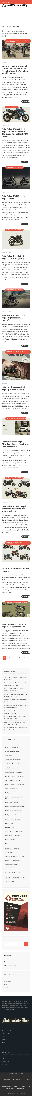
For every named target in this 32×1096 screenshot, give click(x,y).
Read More (26, 101)
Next (25, 658)
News (3, 1058)
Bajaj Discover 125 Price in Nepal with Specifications (14, 625)
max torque (8, 835)
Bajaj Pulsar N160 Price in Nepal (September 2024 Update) (13, 317)
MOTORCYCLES (21, 40)
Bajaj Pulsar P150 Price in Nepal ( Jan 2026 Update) (13, 257)
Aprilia (7, 747)
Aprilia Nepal (9, 764)
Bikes (16, 107)
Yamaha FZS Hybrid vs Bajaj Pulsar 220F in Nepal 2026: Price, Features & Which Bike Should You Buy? (15, 70)
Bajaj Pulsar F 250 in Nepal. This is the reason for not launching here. (14, 508)
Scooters (7, 988)
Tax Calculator (8, 962)
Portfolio (4, 1036)
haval (19, 418)
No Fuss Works (6, 1034)
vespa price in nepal (11, 864)
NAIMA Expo (20, 1089)
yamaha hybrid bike (10, 41)
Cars (5, 984)
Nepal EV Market (10, 840)
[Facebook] (23, 6)
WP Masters (5, 1039)
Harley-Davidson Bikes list (13, 811)
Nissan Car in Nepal (10, 844)
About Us (4, 1064)
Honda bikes (16, 819)
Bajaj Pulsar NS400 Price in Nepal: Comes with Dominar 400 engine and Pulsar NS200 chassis (15, 132)
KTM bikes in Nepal (10, 827)
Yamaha (28, 40)
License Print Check (10, 965)
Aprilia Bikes (8, 755)
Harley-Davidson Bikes (12, 802)
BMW (13, 776)
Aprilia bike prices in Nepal (12, 751)
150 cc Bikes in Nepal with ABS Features (15, 569)
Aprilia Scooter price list (12, 768)
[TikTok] (29, 6)
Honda (20, 542)
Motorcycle (7, 981)
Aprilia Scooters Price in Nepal (14, 772)
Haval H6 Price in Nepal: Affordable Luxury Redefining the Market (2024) (15, 444)
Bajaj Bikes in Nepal (13, 40)
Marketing (23, 418)
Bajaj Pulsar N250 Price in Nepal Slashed (13, 197)
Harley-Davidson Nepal (12, 815)
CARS (7, 418)
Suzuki (15, 543)
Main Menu (6, 2)
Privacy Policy (5, 1061)
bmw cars (21, 776)
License (23, 1086)
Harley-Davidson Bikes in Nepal (14, 806)
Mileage (17, 835)
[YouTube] (26, 6)
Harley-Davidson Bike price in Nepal (13, 797)
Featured (16, 418)
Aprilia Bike (15, 747)
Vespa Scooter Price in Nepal (13, 873)
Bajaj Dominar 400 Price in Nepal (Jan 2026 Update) (14, 388)
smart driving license (11, 856)
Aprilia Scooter (20, 764)
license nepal (9, 831)
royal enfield (8, 852)
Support (4, 1042)
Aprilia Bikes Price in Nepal (13, 760)
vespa (7, 860)
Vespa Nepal (16, 860)
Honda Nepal (9, 823)
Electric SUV (20, 784)
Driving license (9, 784)
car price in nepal (15, 780)
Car (6, 780)
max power (19, 831)
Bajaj (7, 40)
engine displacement (11, 789)
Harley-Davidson (10, 793)
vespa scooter (9, 869)
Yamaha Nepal (9, 881)
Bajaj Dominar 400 (19, 351)
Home (3, 1056)
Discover (11, 418)
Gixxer (16, 542)
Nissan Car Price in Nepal (12, 848)
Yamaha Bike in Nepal (19, 877)
